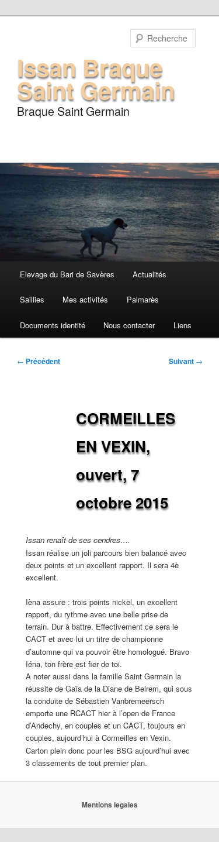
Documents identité (52, 325)
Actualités (149, 274)
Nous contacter (129, 325)
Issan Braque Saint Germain (96, 78)
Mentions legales (110, 804)
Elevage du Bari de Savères (67, 274)
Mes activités (85, 299)
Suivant (186, 361)
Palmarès (143, 299)
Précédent (38, 361)
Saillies (32, 299)
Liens (182, 325)
